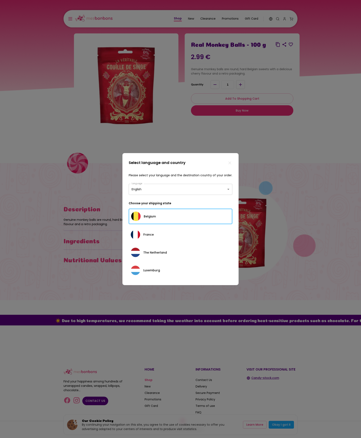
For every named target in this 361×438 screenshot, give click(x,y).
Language (137, 183)
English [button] (136, 189)
